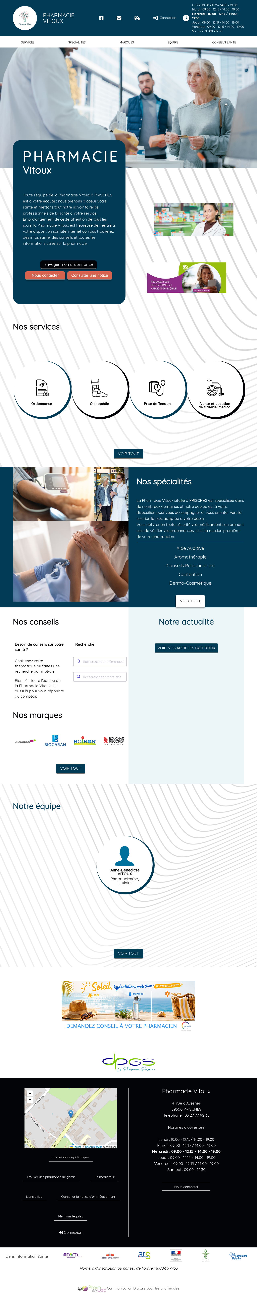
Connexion (167, 17)
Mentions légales (70, 1216)
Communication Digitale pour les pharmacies (142, 1288)
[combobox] (100, 661)
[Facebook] (101, 18)
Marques (126, 42)
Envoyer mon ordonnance (68, 264)
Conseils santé (224, 42)
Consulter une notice (89, 275)
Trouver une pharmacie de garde (51, 1177)
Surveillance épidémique (71, 1157)
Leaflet (77, 1146)
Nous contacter (45, 275)
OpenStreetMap (93, 1146)
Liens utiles (34, 1196)
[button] (70, 1114)
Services (27, 42)
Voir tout (128, 453)
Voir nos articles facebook (186, 647)
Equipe (173, 42)
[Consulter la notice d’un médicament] (137, 18)
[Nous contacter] (119, 18)
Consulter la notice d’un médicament (88, 1196)
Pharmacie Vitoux (58, 18)
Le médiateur (104, 1177)
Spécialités (77, 42)
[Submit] (78, 661)
